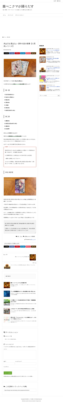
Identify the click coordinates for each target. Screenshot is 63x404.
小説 (9, 37)
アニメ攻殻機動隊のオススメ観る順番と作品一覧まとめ (23, 291)
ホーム (4, 37)
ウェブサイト (6, 366)
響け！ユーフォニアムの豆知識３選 (18, 282)
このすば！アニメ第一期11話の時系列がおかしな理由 (22, 308)
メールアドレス (18, 361)
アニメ (21, 236)
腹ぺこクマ (33, 239)
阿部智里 (33, 236)
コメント (5, 349)
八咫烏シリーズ (27, 236)
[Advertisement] (31, 26)
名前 (5, 361)
